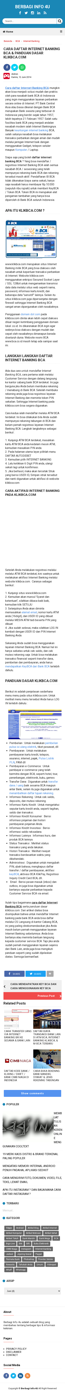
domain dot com (30, 314)
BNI (20, 1243)
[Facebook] (20, 13)
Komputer (21, 149)
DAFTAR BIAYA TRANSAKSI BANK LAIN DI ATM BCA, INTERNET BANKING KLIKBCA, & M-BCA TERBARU (46, 1037)
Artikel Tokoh (12, 1238)
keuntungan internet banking (31, 130)
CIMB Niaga (11, 1249)
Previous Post (46, 995)
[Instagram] (32, 13)
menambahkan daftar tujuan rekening (31, 793)
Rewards (10, 1264)
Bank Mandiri (29, 1238)
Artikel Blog (33, 1228)
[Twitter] (26, 13)
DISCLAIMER (13, 1352)
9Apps (9, 1228)
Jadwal (9, 1254)
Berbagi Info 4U (32, 6)
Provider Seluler (45, 1259)
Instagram (26, 1249)
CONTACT (12, 1355)
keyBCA (14, 874)
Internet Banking (43, 1249)
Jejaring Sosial (24, 1254)
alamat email (29, 612)
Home (9, 31)
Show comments (32, 1093)
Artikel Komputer (14, 1233)
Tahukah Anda (25, 1264)
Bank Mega (44, 1238)
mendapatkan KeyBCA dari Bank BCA (27, 666)
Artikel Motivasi (33, 1233)
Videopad (51, 1264)
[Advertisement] (32, 532)
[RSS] (45, 13)
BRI (28, 1243)
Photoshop (29, 1259)
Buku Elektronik (41, 1243)
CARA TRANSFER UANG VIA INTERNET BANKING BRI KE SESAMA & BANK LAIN (18, 1036)
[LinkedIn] (38, 13)
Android (20, 1228)
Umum (40, 1264)
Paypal (39, 1254)
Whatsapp (20, 1270)
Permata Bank (13, 1259)
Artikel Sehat (51, 1233)
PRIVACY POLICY (16, 1348)
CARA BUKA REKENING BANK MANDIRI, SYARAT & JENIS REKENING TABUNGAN (46, 1075)
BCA (56, 1238)
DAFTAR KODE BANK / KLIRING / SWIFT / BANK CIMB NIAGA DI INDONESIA (16, 1075)
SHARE (16, 974)
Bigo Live (10, 1243)
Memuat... (8, 1210)
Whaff (9, 1270)
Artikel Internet (50, 1228)
